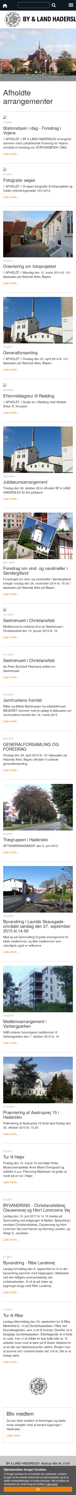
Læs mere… (11, 154)
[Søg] (54, 5)
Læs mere (13, 1435)
